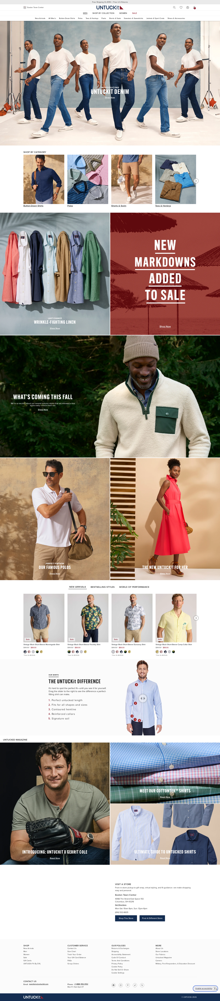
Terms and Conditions (121, 961)
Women (26, 955)
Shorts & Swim (115, 18)
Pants (103, 18)
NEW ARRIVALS (77, 587)
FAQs (69, 961)
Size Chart (71, 952)
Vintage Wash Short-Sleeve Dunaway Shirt (128, 644)
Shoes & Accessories (176, 18)
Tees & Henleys (92, 18)
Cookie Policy (117, 967)
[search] (174, 7)
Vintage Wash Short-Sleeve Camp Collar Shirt (174, 644)
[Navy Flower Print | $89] (25, 651)
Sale (25, 958)
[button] (33, 7)
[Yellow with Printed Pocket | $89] (41, 651)
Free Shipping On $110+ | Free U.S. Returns (110, 2)
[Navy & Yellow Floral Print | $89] (37, 651)
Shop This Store (126, 918)
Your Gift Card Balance (76, 958)
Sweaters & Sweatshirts (133, 18)
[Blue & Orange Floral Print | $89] (29, 651)
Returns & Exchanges (120, 948)
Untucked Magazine (164, 958)
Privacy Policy (117, 964)
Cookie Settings (118, 973)
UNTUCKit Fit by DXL (32, 964)
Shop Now (110, 97)
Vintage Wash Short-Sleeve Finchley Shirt (83, 644)
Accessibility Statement (121, 955)
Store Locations (162, 952)
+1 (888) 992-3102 (81, 984)
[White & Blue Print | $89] (33, 651)
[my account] (187, 7)
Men (25, 952)
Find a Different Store (152, 918)
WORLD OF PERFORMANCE (134, 587)
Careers (159, 961)
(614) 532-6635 (121, 912)
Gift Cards (27, 961)
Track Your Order (74, 955)
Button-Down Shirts (67, 18)
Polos (80, 18)
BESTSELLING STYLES (103, 587)
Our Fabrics (160, 955)
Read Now (55, 858)
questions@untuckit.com (38, 984)
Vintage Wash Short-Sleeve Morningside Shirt (41, 644)
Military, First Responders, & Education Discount (175, 964)
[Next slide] (196, 180)
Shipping (115, 952)
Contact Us (72, 948)
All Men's (52, 18)
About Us (159, 948)
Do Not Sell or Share (120, 970)
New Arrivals (40, 18)
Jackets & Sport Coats (155, 18)
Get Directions (120, 905)
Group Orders (73, 964)
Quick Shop (44, 631)
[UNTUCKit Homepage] (110, 7)
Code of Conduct (119, 958)
